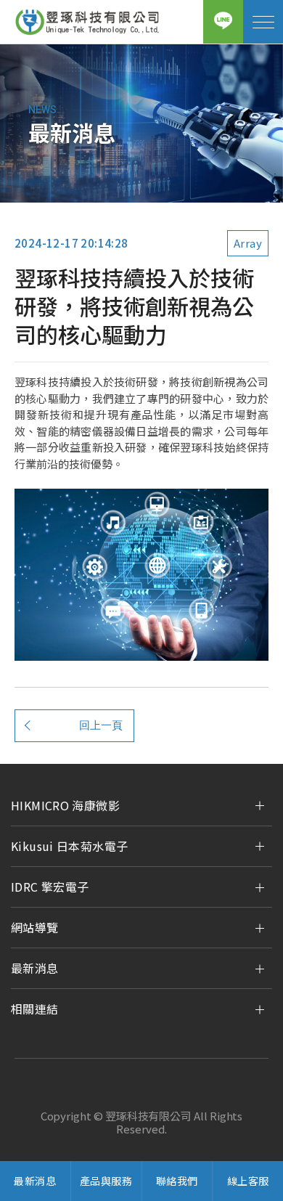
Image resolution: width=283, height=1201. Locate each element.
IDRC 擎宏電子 (50, 886)
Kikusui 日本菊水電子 (69, 846)
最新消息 (35, 968)
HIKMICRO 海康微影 (65, 805)
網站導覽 (35, 927)
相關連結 (35, 1008)
